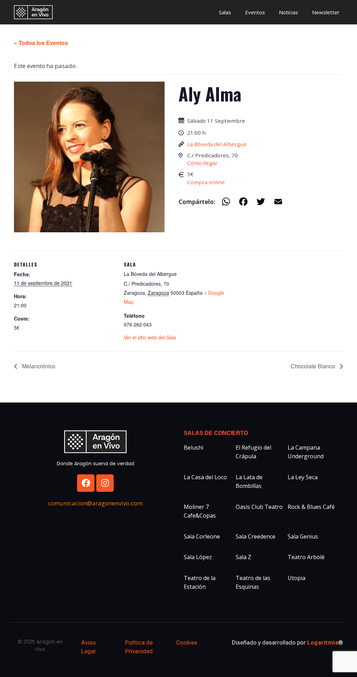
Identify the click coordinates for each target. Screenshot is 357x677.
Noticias (288, 12)
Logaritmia (322, 642)
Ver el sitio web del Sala (150, 337)
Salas (225, 12)
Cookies (186, 642)
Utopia (296, 578)
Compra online (206, 182)
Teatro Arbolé (306, 557)
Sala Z (243, 557)
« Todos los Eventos (41, 43)
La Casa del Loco (205, 477)
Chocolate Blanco (313, 366)
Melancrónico (38, 366)
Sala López (198, 557)
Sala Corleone (202, 536)
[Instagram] (105, 483)
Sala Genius (303, 536)
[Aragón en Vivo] (35, 12)
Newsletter (326, 12)
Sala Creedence (255, 536)
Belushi (193, 447)
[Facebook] (85, 483)
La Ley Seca (303, 477)
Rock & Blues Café (311, 507)
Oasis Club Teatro (259, 507)
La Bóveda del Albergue (216, 144)
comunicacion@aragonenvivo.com (95, 503)
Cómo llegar (202, 162)
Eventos (255, 12)
